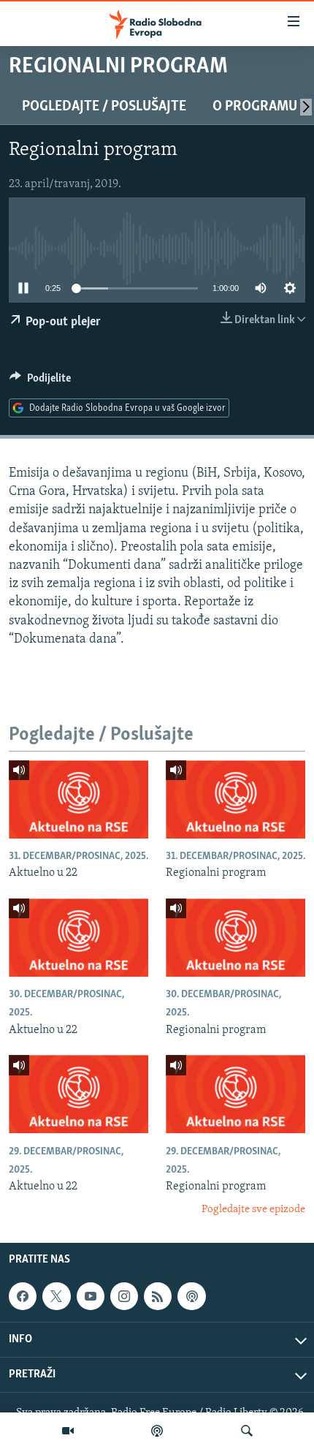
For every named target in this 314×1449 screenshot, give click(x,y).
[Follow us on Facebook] (23, 1296)
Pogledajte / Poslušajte (104, 106)
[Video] (68, 1430)
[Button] (40, 382)
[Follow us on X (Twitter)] (56, 1296)
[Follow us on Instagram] (124, 1296)
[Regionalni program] (235, 799)
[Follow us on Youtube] (90, 1296)
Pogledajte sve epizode (253, 1209)
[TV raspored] (191, 1296)
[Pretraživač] (247, 1430)
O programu (254, 106)
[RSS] (158, 1296)
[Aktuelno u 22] (78, 799)
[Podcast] (157, 1430)
